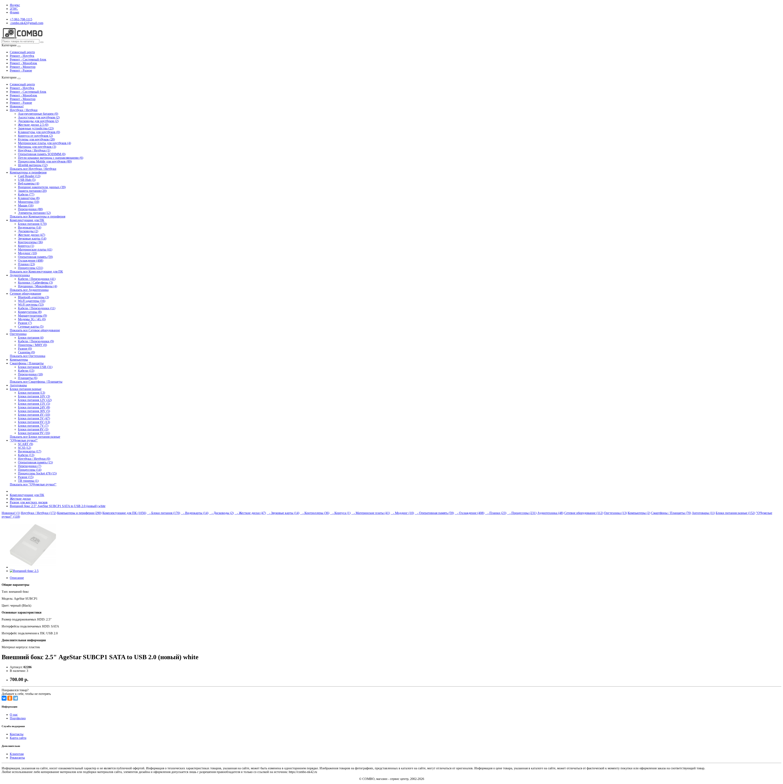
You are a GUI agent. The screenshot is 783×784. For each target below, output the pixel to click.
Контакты (16, 734)
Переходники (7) (29, 466)
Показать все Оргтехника (27, 356)
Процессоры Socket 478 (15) (37, 473)
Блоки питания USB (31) (35, 367)
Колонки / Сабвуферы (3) (35, 282)
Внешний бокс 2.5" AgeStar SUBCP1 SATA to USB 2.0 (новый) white (57, 506)
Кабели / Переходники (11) (36, 308)
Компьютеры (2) (639, 513)
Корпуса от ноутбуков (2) (35, 135)
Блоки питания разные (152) (735, 513)
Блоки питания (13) (31, 392)
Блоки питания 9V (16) (34, 433)
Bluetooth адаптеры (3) (33, 297)
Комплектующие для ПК (27, 220)
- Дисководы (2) (221, 513)
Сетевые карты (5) (30, 326)
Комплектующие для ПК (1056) (124, 513)
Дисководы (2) (28, 231)
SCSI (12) (24, 447)
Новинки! (17, 106)
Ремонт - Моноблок (23, 63)
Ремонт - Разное (21, 70)
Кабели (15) (26, 370)
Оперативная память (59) (35, 257)
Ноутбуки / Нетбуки (24, 110)
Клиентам (17, 754)
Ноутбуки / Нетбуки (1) (34, 150)
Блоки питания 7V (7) (33, 425)
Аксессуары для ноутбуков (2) (39, 117)
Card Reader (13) (29, 176)
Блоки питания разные (25, 389)
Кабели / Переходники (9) (36, 341)
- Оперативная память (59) (434, 513)
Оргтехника (18, 334)
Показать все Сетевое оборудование (35, 330)
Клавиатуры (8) (29, 198)
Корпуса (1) (26, 246)
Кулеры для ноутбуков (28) (36, 139)
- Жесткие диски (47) (250, 513)
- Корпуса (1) (340, 513)
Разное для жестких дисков (29, 502)
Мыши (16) (25, 205)
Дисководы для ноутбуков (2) (38, 121)
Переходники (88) (30, 209)
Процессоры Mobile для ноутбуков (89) (45, 161)
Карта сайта (18, 738)
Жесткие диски (20, 498)
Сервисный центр (22, 52)
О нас (14, 714)
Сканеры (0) (26, 352)
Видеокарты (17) (29, 451)
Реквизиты (17, 757)
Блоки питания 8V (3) (33, 429)
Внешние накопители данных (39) (42, 187)
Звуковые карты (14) (32, 238)
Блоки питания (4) (30, 337)
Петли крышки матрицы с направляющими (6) (50, 157)
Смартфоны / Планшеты (27, 363)
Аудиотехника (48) (550, 513)
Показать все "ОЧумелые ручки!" (33, 484)
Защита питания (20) (32, 190)
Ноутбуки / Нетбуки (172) (38, 513)
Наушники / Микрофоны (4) (37, 286)
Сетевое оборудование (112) (583, 513)
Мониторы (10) (28, 201)
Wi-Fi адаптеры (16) (31, 301)
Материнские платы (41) (35, 249)
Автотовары (18, 385)
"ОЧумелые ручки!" (24, 440)
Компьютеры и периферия (28, 172)
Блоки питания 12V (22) (35, 400)
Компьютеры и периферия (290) (79, 513)
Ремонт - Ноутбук (22, 56)
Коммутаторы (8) (30, 312)
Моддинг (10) (27, 253)
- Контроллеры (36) (314, 513)
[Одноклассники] (9, 698)
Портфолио (18, 718)
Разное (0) (25, 348)
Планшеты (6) (27, 378)
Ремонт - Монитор (22, 67)
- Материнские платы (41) (370, 513)
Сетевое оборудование (25, 293)
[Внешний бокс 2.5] (33, 567)
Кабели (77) (26, 194)
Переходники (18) (30, 374)
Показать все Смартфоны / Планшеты (36, 381)
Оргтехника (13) (615, 513)
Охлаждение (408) (30, 260)
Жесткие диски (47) (31, 235)
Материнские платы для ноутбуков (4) (44, 143)
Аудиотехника (20, 275)
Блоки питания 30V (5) (34, 411)
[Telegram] (15, 698)
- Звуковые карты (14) (283, 513)
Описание (17, 577)
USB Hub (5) (26, 179)
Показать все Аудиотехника (29, 290)
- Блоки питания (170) (163, 513)
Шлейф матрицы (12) (33, 165)
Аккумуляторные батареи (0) (38, 113)
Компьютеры (19, 359)
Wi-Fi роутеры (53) (31, 304)
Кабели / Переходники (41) (36, 279)
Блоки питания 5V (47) (34, 418)
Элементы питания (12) (34, 213)
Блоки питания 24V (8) (34, 407)
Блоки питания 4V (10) (34, 414)
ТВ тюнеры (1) (28, 480)
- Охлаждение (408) (469, 513)
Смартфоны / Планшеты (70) (671, 513)
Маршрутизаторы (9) (32, 315)
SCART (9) (25, 444)
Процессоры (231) (30, 268)
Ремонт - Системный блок (28, 59)
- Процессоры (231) (521, 513)
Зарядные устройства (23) (36, 128)
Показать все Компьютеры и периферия (37, 216)
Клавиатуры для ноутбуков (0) (39, 132)
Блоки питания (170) (32, 224)
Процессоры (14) (29, 469)
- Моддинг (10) (402, 513)
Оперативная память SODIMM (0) (41, 154)
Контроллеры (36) (30, 242)
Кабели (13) (26, 455)
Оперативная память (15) (35, 462)
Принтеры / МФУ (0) (32, 345)
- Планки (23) (495, 513)
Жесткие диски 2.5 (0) (33, 124)
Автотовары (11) (703, 513)
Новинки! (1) (11, 513)
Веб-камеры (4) (28, 183)
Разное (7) (25, 323)
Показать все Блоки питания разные (35, 436)
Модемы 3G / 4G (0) (32, 319)
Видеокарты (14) (29, 227)
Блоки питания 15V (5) (34, 403)
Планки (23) (26, 264)
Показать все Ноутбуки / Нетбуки (33, 168)
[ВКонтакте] (4, 698)
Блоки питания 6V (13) (34, 422)
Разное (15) (25, 477)
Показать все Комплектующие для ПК (36, 271)
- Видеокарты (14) (194, 513)
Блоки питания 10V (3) (34, 396)
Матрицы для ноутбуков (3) (37, 146)
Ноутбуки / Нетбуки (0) (34, 458)
